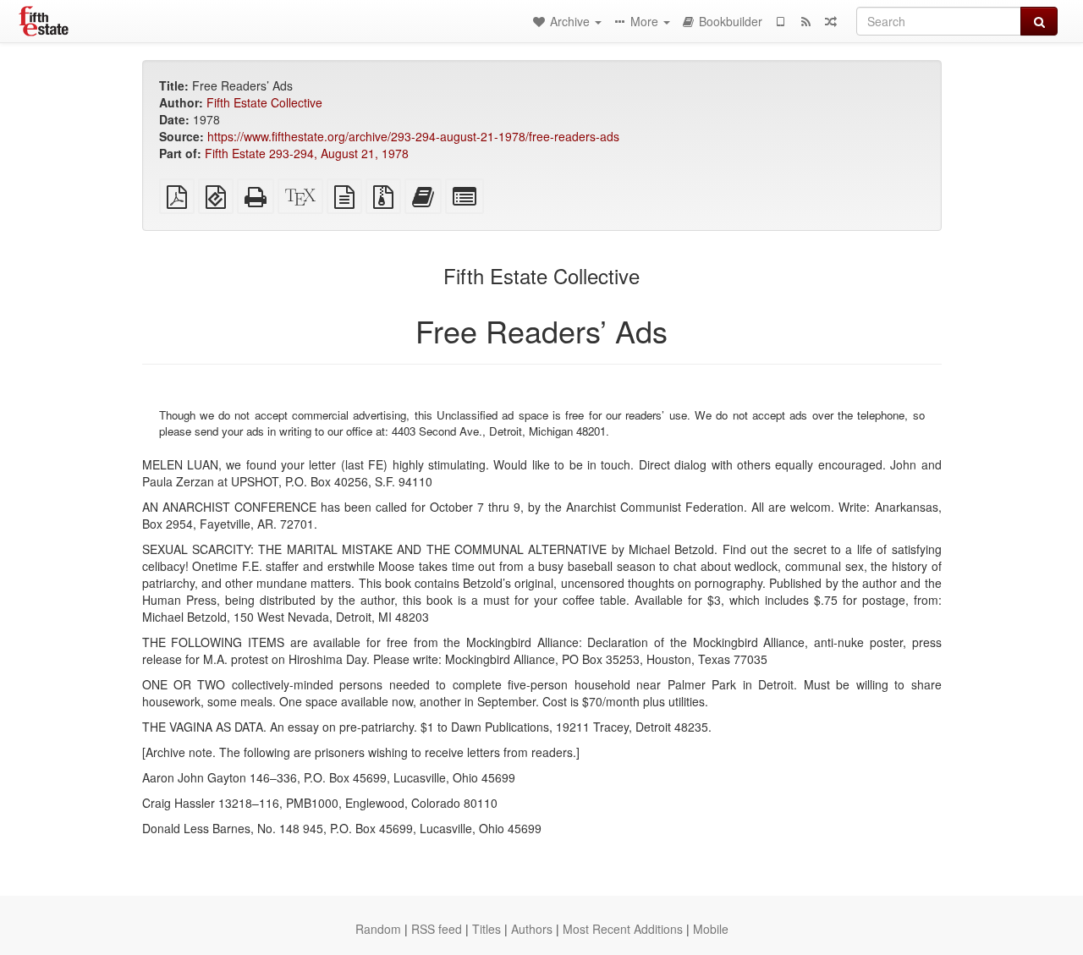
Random (378, 928)
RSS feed (436, 928)
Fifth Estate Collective (264, 102)
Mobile (710, 928)
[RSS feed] (805, 21)
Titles (486, 928)
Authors (531, 928)
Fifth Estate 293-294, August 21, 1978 (307, 153)
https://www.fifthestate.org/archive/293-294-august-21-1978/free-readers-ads (413, 136)
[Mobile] (780, 21)
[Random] (831, 21)
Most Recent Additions (623, 928)
